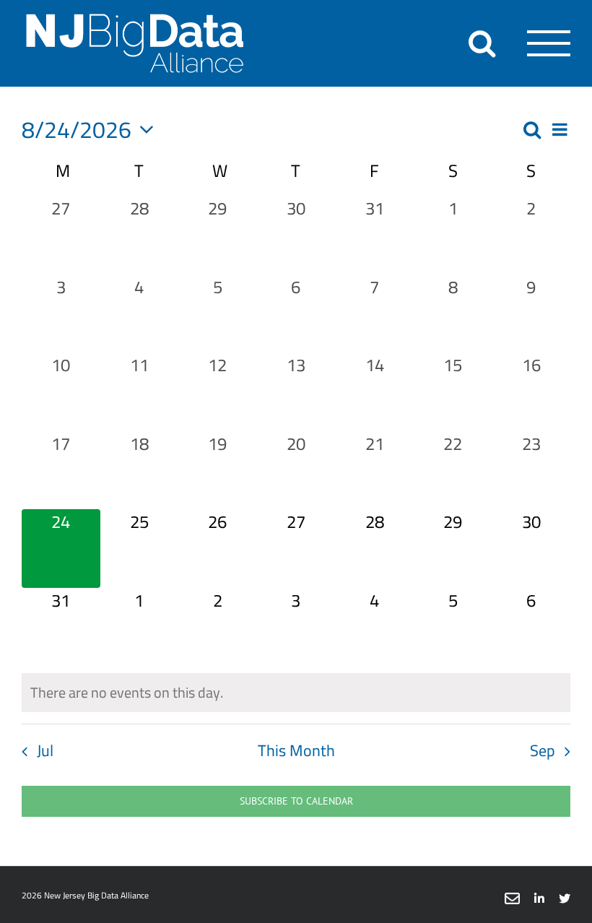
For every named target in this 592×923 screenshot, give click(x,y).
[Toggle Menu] (549, 43)
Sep (542, 751)
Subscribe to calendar (296, 801)
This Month (296, 751)
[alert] (296, 692)
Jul (45, 751)
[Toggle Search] (482, 42)
